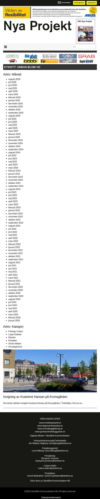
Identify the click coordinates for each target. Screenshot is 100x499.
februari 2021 (14, 281)
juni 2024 (12, 158)
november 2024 (15, 143)
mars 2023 (13, 204)
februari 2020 (14, 317)
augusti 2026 (14, 79)
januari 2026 (14, 100)
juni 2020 (12, 305)
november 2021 (15, 253)
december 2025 (15, 103)
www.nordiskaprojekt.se (50, 423)
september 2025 (15, 113)
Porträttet (12, 340)
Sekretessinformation (51, 497)
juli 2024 (12, 155)
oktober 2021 (14, 256)
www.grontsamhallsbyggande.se (50, 432)
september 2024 (15, 149)
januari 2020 (14, 320)
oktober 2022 (14, 220)
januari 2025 (14, 137)
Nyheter (12, 337)
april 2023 (13, 201)
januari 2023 (14, 210)
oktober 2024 (14, 146)
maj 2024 (12, 161)
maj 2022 (12, 235)
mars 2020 (13, 314)
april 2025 (13, 128)
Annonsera (92, 3)
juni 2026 (12, 85)
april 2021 (13, 275)
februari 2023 (14, 207)
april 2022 (13, 238)
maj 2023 (12, 198)
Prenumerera (79, 3)
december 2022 (15, 214)
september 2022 (15, 223)
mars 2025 (13, 131)
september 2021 (15, 259)
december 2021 (15, 250)
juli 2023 (12, 192)
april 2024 (13, 165)
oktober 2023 (14, 183)
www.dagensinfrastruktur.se (50, 426)
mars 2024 (13, 168)
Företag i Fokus (15, 331)
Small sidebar (14, 343)
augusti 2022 (14, 226)
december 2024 (15, 140)
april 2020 (13, 311)
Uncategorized (15, 347)
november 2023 (15, 180)
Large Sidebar (14, 334)
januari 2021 (14, 284)
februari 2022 (14, 244)
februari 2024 (14, 171)
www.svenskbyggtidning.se (50, 429)
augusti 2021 (14, 262)
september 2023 (15, 186)
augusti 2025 (14, 116)
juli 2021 (12, 265)
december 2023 (15, 177)
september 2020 (15, 296)
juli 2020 (12, 302)
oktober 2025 (14, 109)
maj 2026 (12, 88)
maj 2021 (12, 272)
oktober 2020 (14, 293)
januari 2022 (14, 247)
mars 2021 (13, 278)
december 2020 (15, 287)
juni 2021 (12, 269)
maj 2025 (12, 125)
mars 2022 (13, 241)
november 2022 (15, 217)
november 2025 (15, 106)
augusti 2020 (14, 299)
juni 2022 (12, 232)
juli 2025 (12, 119)
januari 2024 (14, 174)
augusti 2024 (14, 152)
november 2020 (15, 290)
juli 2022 (12, 229)
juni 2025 (12, 122)
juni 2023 (12, 195)
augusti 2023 (14, 189)
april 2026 (13, 91)
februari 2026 (14, 97)
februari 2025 (14, 134)
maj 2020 (12, 308)
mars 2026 (13, 94)
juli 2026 (12, 82)
